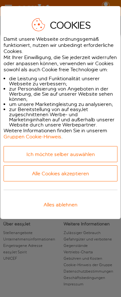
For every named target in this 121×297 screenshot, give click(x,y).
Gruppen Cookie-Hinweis (32, 137)
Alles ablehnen (60, 205)
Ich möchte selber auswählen (60, 154)
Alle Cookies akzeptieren (60, 173)
